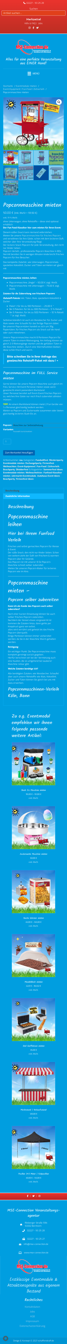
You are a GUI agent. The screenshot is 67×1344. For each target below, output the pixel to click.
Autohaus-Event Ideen (48, 475)
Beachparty (9, 469)
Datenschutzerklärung (32, 1326)
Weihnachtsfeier (34, 472)
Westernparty (56, 460)
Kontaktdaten (32, 1307)
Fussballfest (42, 460)
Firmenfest (48, 463)
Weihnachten (9, 466)
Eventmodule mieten (13, 463)
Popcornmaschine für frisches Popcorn (41, 235)
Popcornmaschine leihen (28, 521)
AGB (32, 1316)
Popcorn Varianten (8, 427)
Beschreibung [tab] (12, 490)
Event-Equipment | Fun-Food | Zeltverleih (38, 466)
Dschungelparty (33, 463)
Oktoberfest (22, 469)
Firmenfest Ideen (25, 479)
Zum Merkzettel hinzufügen (19, 452)
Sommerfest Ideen (52, 469)
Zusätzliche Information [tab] (17, 496)
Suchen (33, 8)
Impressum (32, 1321)
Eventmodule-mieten (13, 472)
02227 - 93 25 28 (35, 3)
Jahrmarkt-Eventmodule (23, 475)
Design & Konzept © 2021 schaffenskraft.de (33, 1341)
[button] (59, 102)
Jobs (32, 1312)
